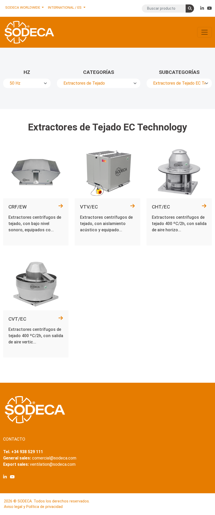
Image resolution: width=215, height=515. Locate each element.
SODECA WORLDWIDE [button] (23, 7)
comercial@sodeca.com (54, 458)
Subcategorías (179, 72)
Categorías (98, 72)
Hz (27, 72)
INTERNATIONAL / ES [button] (65, 7)
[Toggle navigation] (204, 32)
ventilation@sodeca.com (53, 464)
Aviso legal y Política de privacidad (33, 507)
